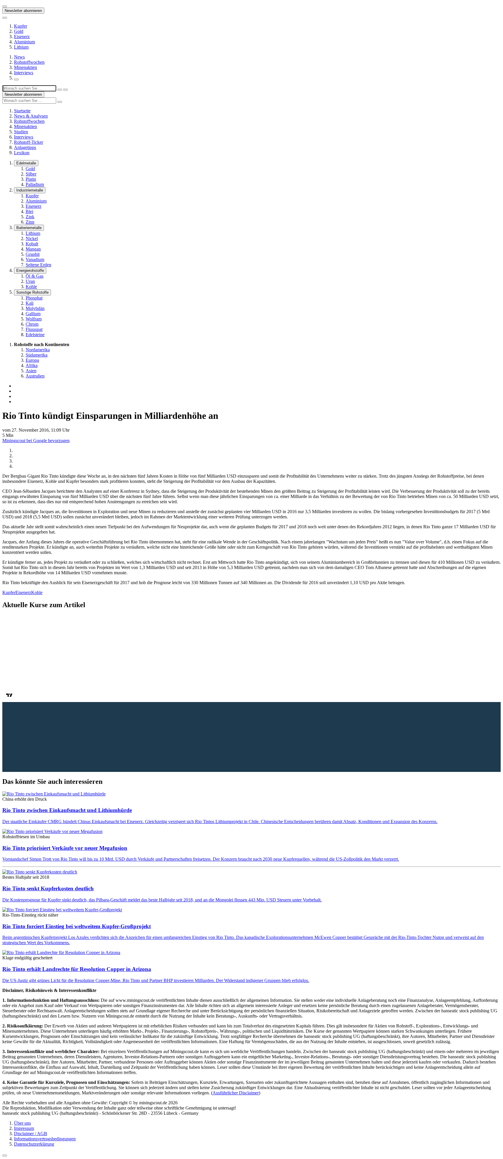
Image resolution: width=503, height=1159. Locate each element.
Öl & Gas (34, 276)
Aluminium (24, 41)
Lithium (21, 47)
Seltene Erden (38, 264)
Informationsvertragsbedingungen (45, 1138)
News (19, 56)
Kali (29, 303)
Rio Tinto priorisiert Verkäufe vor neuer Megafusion (64, 848)
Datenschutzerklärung (34, 1144)
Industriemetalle (29, 190)
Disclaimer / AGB (30, 1133)
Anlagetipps (25, 147)
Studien (21, 131)
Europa (32, 360)
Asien (31, 370)
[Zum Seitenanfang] (4, 1155)
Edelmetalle (26, 163)
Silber (31, 173)
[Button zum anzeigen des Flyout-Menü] (4, 6)
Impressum (24, 1128)
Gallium (33, 313)
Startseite (22, 110)
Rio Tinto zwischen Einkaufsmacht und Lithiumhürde (67, 810)
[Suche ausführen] (65, 90)
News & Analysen (31, 116)
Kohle (31, 286)
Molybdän (35, 308)
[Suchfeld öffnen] (16, 79)
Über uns (22, 1123)
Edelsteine (35, 334)
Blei (29, 211)
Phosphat (34, 297)
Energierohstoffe (30, 270)
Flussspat (34, 329)
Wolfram (34, 318)
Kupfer (20, 26)
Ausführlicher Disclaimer (235, 1092)
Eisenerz (22, 36)
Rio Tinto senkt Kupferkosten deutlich (48, 888)
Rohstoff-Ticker (28, 142)
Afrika (32, 365)
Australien (35, 375)
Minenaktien (25, 67)
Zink (30, 216)
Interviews (23, 72)
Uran (30, 281)
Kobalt (32, 243)
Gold (18, 31)
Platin (31, 179)
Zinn (30, 221)
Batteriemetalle (29, 228)
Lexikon (21, 152)
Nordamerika (38, 349)
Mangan (33, 249)
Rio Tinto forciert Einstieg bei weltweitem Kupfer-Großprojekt (76, 926)
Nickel (32, 238)
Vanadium (35, 259)
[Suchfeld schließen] (59, 90)
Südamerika (36, 354)
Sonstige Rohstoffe (32, 292)
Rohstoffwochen (29, 62)
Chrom (32, 324)
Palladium (35, 184)
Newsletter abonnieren (23, 10)
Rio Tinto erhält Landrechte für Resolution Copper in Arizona (76, 969)
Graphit (33, 254)
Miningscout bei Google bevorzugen (36, 440)
